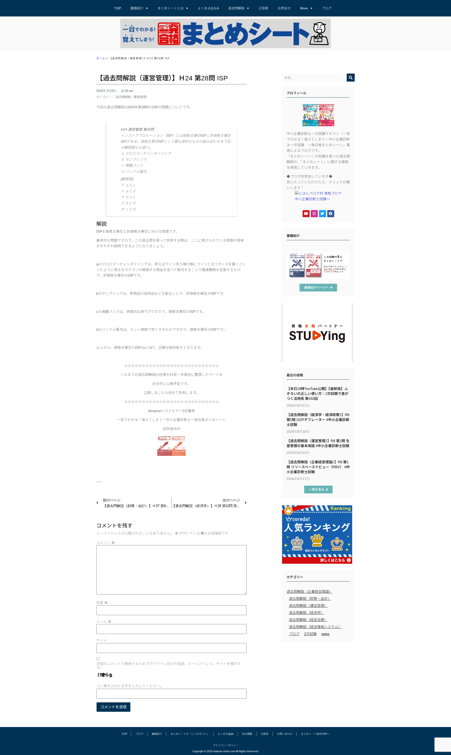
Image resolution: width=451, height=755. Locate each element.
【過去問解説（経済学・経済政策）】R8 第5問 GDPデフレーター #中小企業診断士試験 (318, 420)
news (325, 634)
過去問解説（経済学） (306, 613)
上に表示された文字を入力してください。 (129, 686)
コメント (105, 542)
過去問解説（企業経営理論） (309, 592)
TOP (117, 8)
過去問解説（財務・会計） (310, 599)
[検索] (351, 78)
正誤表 (263, 8)
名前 (102, 602)
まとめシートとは (170, 8)
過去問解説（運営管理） (132, 97)
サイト (101, 640)
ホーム (100, 58)
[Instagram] (314, 213)
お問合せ (284, 8)
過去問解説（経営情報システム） (315, 627)
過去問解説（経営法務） (308, 620)
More (304, 8)
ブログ (327, 8)
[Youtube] (306, 213)
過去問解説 (236, 8)
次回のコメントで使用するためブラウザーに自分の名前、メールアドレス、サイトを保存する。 (168, 665)
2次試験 (310, 634)
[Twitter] (322, 213)
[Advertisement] (318, 678)
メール (103, 621)
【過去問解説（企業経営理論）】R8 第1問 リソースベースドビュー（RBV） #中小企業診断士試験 (318, 467)
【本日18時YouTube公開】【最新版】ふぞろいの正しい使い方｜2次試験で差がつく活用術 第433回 (317, 394)
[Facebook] (330, 213)
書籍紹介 (137, 8)
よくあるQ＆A (208, 8)
